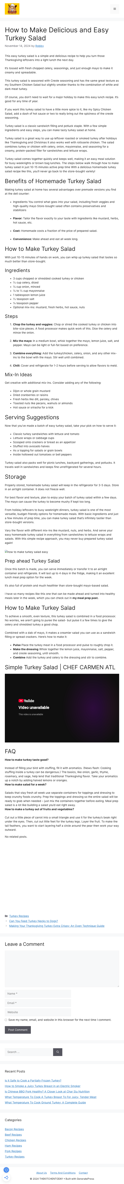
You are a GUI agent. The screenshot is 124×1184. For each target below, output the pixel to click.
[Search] (57, 1052)
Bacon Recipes (14, 1129)
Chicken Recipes (15, 1140)
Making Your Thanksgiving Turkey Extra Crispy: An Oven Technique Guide (56, 926)
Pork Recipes (13, 1151)
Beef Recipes (13, 1134)
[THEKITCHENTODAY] (12, 8)
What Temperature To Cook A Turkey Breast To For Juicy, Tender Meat (50, 1097)
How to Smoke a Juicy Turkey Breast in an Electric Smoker (42, 1086)
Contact (83, 1172)
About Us (41, 1172)
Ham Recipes (13, 1145)
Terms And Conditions (63, 1172)
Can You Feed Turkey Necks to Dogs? (33, 921)
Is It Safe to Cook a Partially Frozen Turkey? (33, 1080)
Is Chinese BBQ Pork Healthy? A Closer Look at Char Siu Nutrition (47, 1091)
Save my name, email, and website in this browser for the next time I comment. (59, 1019)
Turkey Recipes (19, 916)
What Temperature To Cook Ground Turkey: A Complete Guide (45, 1102)
